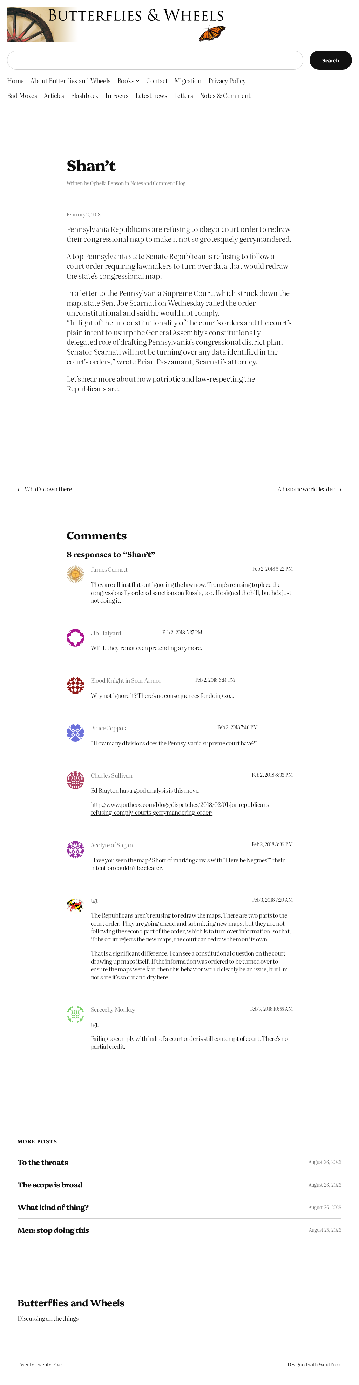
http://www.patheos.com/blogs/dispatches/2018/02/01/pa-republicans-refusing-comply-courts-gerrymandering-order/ (181, 808)
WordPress (330, 1364)
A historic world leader (306, 488)
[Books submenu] (138, 81)
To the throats (43, 1162)
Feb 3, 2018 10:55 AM (271, 1008)
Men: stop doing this (53, 1230)
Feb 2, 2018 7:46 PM (237, 727)
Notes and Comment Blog (157, 183)
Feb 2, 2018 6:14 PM (215, 679)
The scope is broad (50, 1184)
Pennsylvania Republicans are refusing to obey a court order (162, 228)
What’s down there (48, 488)
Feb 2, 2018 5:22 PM (272, 568)
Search (330, 60)
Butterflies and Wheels (71, 1302)
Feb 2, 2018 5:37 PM (182, 632)
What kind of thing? (53, 1207)
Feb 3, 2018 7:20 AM (272, 899)
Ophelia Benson (107, 183)
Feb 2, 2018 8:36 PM (272, 774)
